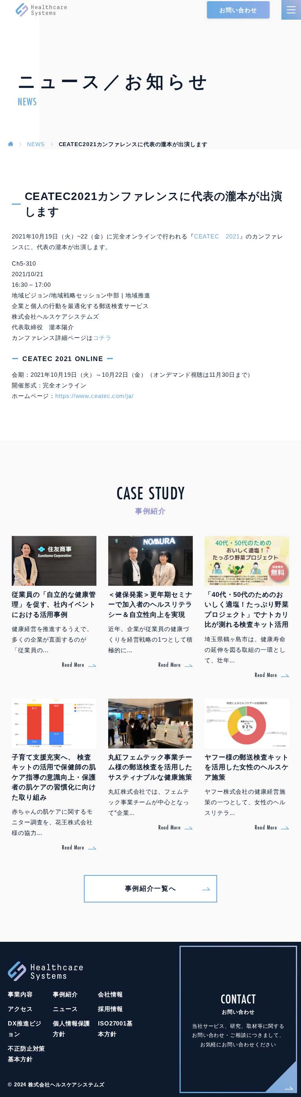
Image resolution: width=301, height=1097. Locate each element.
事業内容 (20, 994)
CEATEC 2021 (217, 236)
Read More (73, 664)
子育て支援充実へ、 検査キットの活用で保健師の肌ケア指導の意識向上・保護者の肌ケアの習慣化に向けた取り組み (54, 777)
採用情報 (110, 1008)
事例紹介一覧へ (150, 888)
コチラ (102, 337)
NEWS (36, 144)
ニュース (65, 1008)
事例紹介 (65, 994)
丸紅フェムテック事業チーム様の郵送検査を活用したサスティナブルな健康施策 (150, 767)
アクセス (20, 1008)
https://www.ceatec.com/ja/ (94, 396)
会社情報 (110, 994)
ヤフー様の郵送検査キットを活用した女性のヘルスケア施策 (247, 767)
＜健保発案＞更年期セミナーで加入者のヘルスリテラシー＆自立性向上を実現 (150, 604)
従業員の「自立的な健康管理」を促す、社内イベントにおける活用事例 (54, 604)
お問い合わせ (238, 10)
